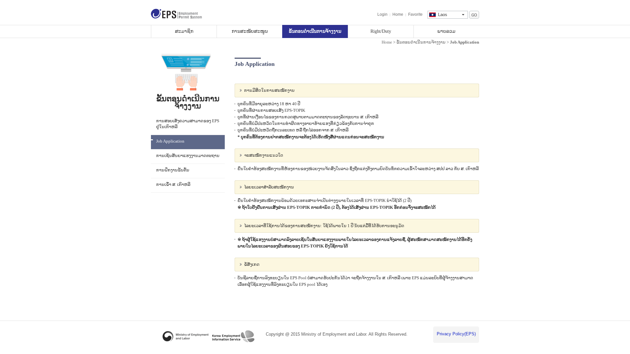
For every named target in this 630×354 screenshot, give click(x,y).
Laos (442, 14)
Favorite (415, 14)
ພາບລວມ (446, 31)
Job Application (170, 141)
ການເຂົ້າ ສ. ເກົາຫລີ (173, 184)
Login (382, 14)
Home (397, 14)
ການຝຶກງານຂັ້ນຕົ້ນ (172, 170)
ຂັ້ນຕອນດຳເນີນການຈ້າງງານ (315, 31)
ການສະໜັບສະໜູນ (250, 31)
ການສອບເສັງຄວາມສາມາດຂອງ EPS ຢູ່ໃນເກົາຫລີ (187, 124)
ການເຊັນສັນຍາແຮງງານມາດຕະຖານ (188, 155)
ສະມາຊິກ (184, 31)
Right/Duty (380, 31)
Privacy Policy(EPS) (456, 333)
